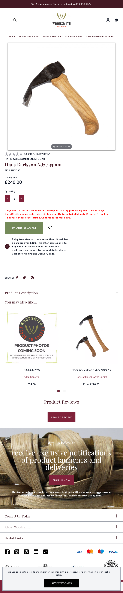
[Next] (119, 97)
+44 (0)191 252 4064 (80, 4)
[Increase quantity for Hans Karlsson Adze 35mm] (21, 198)
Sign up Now (61, 480)
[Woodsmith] (61, 20)
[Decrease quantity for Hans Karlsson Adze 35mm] (7, 198)
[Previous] (3, 97)
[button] (58, 391)
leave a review (61, 417)
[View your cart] (116, 20)
